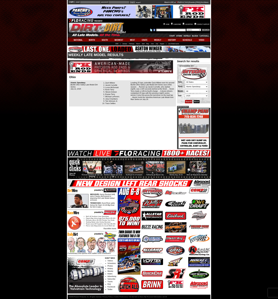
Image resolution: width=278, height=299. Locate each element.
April (143, 43)
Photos (110, 266)
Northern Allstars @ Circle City (113, 175)
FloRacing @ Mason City (155, 175)
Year (180, 96)
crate (144, 39)
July (157, 43)
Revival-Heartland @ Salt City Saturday (92, 175)
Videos (110, 261)
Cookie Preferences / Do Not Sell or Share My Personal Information (137, 297)
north (92, 39)
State (180, 82)
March (138, 43)
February (131, 43)
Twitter (110, 289)
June (152, 43)
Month (180, 91)
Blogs (195, 36)
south (105, 39)
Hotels (187, 36)
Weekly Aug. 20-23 (176, 175)
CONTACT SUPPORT (203, 24)
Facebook (111, 287)
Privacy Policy (107, 297)
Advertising (111, 276)
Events (192, 2)
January (124, 43)
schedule (188, 39)
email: (78, 2)
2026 (116, 43)
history (172, 39)
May (147, 43)
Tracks (110, 282)
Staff (172, 36)
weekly (158, 39)
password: (105, 2)
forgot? (138, 2)
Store (179, 36)
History (110, 269)
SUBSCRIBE (177, 24)
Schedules (111, 263)
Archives (205, 2)
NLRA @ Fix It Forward (134, 175)
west (132, 39)
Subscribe (111, 279)
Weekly (110, 271)
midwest (119, 39)
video (203, 39)
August (162, 43)
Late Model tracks (173, 43)
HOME (168, 24)
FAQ (198, 2)
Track (180, 86)
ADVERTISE (189, 24)
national (77, 39)
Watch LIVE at (170, 2)
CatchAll (204, 36)
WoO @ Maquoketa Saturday (197, 175)
